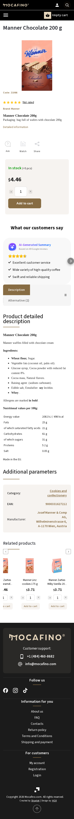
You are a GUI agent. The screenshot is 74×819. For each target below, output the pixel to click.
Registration (37, 769)
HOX (54, 800)
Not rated (28, 102)
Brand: (11, 109)
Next (69, 551)
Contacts (37, 724)
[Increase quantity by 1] (30, 192)
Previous (6, 551)
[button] (3, 261)
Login (37, 775)
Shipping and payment (37, 742)
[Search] (67, 5)
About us (37, 711)
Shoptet (35, 800)
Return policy (37, 730)
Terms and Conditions (37, 736)
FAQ (37, 717)
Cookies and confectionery (57, 493)
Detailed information (15, 127)
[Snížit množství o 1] (22, 597)
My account (37, 763)
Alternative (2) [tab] (18, 300)
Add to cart (24, 203)
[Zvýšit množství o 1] (11, 597)
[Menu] (6, 15)
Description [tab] (16, 290)
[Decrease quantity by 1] (11, 192)
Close (58, 158)
